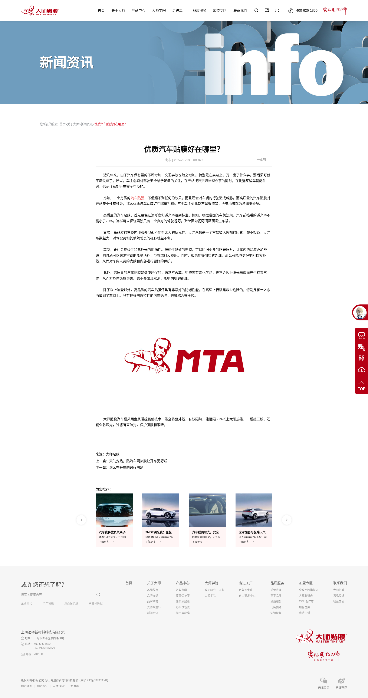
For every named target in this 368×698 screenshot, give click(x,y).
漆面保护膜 (71, 603)
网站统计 (42, 686)
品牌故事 (152, 590)
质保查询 (276, 590)
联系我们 (240, 10)
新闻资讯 (87, 124)
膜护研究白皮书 (214, 590)
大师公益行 (154, 607)
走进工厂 (179, 10)
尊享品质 (276, 595)
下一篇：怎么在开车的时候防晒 (119, 467)
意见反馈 (338, 595)
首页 (101, 10)
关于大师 (118, 10)
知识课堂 (276, 612)
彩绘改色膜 (183, 607)
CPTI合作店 (306, 601)
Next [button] (287, 520)
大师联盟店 (306, 595)
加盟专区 (220, 10)
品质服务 (199, 10)
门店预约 (276, 607)
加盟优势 (304, 607)
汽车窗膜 (48, 603)
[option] (114, 520)
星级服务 (276, 601)
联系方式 (338, 601)
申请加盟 (304, 612)
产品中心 (138, 10)
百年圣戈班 (246, 590)
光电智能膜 (183, 612)
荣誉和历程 (96, 603)
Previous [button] (81, 520)
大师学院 (159, 10)
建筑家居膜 (183, 601)
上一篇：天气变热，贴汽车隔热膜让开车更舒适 (131, 461)
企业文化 (26, 603)
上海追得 (73, 686)
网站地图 (26, 686)
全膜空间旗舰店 (308, 590)
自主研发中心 (247, 595)
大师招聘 (338, 590)
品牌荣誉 (152, 601)
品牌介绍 (152, 595)
